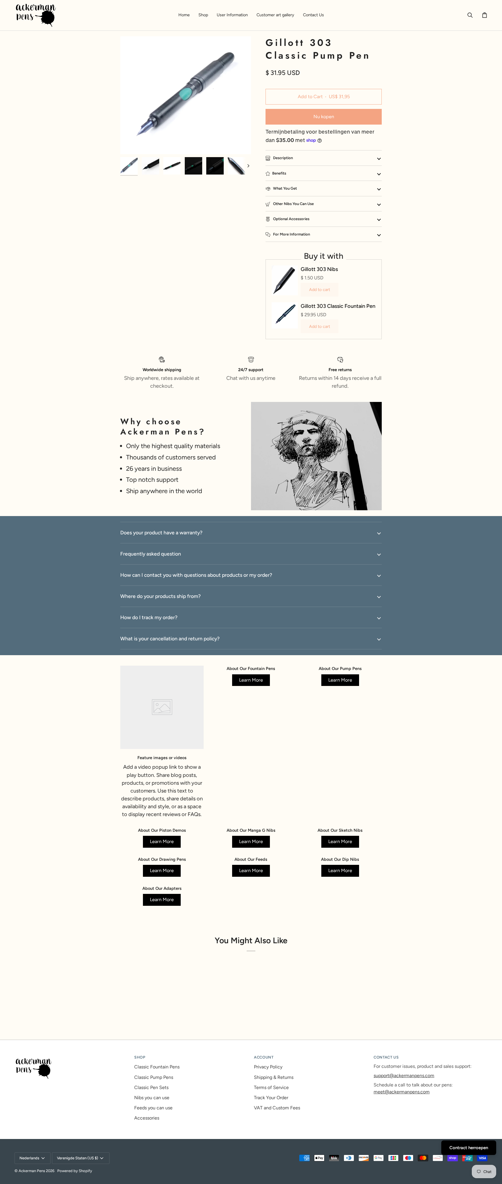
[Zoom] (185, 95)
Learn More (251, 680)
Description (282, 158)
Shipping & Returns (273, 1077)
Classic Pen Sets (151, 1087)
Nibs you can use (151, 1097)
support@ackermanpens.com (404, 1075)
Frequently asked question (150, 554)
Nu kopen (323, 116)
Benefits (279, 173)
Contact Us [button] (386, 1057)
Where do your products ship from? (160, 596)
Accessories (146, 1118)
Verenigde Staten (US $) (77, 1158)
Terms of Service (271, 1087)
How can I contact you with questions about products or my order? (196, 575)
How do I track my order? (149, 617)
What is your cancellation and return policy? (170, 638)
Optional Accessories (290, 219)
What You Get (284, 188)
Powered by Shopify (74, 1171)
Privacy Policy (268, 1067)
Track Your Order (271, 1097)
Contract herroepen (468, 1147)
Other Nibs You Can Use (293, 204)
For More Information (291, 234)
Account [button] (264, 1057)
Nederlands (29, 1158)
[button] (203, 15)
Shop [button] (140, 1057)
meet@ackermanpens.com (402, 1092)
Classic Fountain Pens (157, 1067)
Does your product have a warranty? (161, 532)
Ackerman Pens (32, 1171)
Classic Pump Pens (153, 1077)
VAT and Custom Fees (277, 1108)
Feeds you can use (153, 1108)
